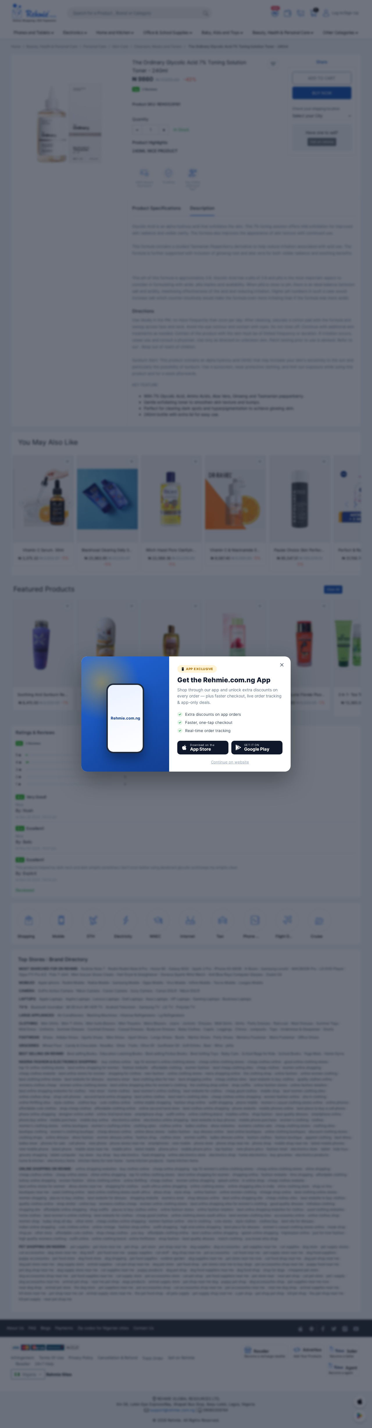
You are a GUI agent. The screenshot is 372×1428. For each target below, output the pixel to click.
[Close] (282, 665)
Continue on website (230, 762)
